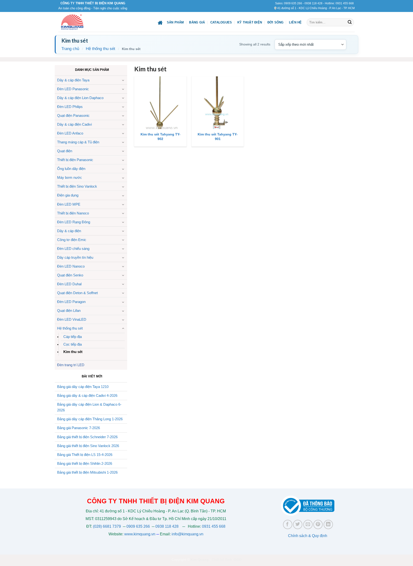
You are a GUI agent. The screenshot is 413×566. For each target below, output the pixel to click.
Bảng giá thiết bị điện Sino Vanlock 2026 (88, 446)
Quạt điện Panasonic (73, 115)
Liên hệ (295, 22)
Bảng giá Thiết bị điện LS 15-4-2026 (84, 455)
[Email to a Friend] (308, 524)
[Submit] (350, 22)
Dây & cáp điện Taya (73, 80)
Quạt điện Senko (70, 275)
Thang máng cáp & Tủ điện (78, 142)
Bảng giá (197, 22)
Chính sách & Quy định (307, 536)
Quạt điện (64, 151)
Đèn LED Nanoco (71, 266)
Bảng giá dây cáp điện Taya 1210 (83, 387)
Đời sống (275, 22)
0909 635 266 (293, 3)
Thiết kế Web (222, 559)
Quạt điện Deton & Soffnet (77, 293)
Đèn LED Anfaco (70, 133)
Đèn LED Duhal (69, 284)
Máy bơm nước (69, 177)
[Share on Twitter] (297, 524)
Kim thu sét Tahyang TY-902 (160, 136)
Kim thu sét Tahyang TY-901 (218, 136)
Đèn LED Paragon (71, 302)
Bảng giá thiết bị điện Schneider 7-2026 (87, 437)
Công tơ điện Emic (71, 240)
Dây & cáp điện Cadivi (74, 124)
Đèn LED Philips (70, 107)
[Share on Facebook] (287, 524)
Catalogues (221, 22)
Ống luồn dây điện (71, 169)
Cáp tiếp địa (72, 337)
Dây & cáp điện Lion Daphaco (80, 98)
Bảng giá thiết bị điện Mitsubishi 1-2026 (87, 472)
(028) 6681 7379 (107, 526)
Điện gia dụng (67, 195)
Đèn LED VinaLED (71, 319)
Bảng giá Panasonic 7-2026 (78, 428)
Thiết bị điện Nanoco (73, 213)
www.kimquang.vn (139, 534)
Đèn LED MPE (68, 204)
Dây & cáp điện (69, 231)
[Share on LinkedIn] (328, 524)
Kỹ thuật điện (249, 22)
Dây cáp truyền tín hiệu (75, 257)
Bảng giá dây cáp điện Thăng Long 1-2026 (90, 419)
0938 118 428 (313, 3)
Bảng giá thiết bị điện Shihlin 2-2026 (84, 463)
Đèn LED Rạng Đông (73, 222)
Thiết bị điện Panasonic (75, 160)
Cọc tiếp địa (72, 344)
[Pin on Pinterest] (318, 524)
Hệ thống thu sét (100, 48)
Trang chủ (70, 48)
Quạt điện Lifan (69, 310)
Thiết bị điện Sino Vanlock (77, 186)
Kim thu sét (72, 352)
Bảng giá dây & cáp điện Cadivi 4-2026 (87, 395)
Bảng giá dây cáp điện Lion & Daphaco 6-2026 (89, 407)
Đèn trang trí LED (70, 365)
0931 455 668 (345, 3)
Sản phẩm (175, 22)
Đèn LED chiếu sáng (73, 249)
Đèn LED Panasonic (73, 89)
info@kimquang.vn (187, 534)
